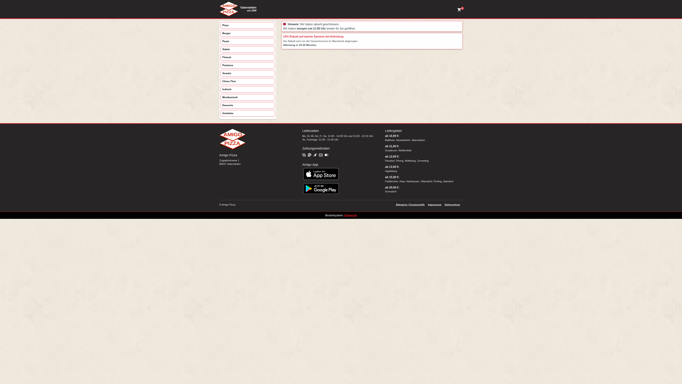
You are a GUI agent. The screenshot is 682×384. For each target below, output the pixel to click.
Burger (226, 33)
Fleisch (226, 57)
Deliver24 (350, 215)
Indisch (226, 89)
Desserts (227, 105)
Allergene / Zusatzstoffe (410, 204)
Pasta (225, 41)
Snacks (226, 73)
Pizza (225, 25)
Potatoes (227, 65)
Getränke (227, 113)
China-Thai (229, 81)
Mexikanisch (230, 97)
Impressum (434, 204)
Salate (226, 49)
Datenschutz (452, 204)
